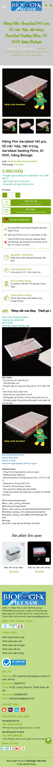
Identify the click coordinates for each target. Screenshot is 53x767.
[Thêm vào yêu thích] (22, 544)
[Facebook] (10, 748)
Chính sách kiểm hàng (13, 653)
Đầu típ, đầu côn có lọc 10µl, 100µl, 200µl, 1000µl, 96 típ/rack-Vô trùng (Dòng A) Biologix (39, 567)
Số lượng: (6, 190)
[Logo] (26, 6)
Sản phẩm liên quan (27, 535)
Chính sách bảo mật (12, 641)
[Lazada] (10, 709)
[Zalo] (4, 748)
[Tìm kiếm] (40, 6)
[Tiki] (17, 709)
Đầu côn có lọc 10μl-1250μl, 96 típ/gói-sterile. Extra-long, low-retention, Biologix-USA (13, 567)
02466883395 (20, 694)
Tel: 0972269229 (12, 735)
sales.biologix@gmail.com (22, 698)
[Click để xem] (26, 92)
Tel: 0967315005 (12, 724)
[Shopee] (4, 709)
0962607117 (19, 683)
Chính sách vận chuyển (13, 645)
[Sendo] (23, 709)
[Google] (23, 748)
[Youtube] (17, 748)
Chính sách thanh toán (13, 637)
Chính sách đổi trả (11, 649)
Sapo (33, 764)
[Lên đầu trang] (47, 750)
